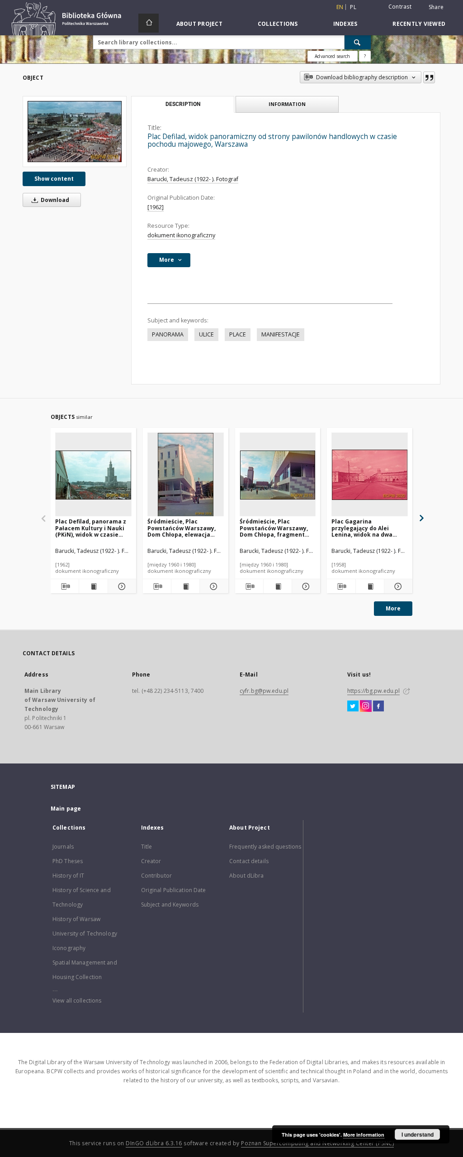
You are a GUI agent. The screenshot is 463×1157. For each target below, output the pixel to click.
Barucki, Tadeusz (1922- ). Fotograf (192, 179)
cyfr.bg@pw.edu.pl (264, 691)
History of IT (68, 875)
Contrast (399, 6)
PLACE (237, 334)
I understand (418, 1134)
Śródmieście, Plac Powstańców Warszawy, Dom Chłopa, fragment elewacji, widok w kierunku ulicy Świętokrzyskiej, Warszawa (274, 528)
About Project (199, 24)
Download (54, 200)
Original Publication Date (173, 890)
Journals (63, 846)
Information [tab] (287, 104)
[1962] (155, 207)
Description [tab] (182, 104)
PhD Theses (67, 861)
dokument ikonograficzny (181, 235)
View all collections (76, 1000)
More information (363, 1134)
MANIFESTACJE (280, 334)
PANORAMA (168, 334)
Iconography (68, 948)
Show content (54, 178)
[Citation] (429, 77)
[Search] (358, 42)
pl (353, 7)
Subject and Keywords (169, 904)
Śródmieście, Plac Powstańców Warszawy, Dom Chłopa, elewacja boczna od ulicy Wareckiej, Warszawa (181, 528)
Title (146, 846)
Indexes (345, 24)
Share (436, 7)
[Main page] (148, 23)
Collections (278, 24)
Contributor (156, 875)
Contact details (249, 861)
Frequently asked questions (265, 846)
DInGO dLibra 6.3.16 (154, 1143)
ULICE (206, 334)
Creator (151, 861)
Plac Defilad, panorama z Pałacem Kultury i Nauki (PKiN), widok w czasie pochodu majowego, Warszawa (90, 528)
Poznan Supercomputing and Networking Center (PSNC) (317, 1143)
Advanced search (332, 56)
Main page (66, 808)
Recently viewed (418, 24)
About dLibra (246, 875)
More (393, 608)
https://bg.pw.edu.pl (373, 691)
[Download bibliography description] (65, 586)
